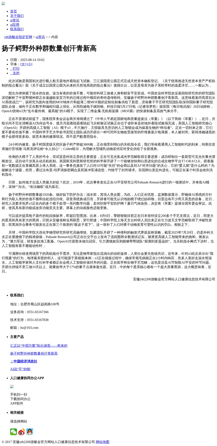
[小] (29, 64)
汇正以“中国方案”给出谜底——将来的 (38, 345)
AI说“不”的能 (20, 369)
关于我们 (17, 16)
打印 (14, 68)
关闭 (14, 73)
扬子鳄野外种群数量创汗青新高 (34, 353)
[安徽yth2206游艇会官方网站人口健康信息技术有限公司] (3, 4)
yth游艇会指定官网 (18, 37)
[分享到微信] (13, 431)
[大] (23, 64)
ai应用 (14, 24)
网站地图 (102, 442)
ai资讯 (14, 20)
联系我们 (17, 29)
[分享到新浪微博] (21, 431)
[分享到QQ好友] (29, 431)
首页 (13, 11)
